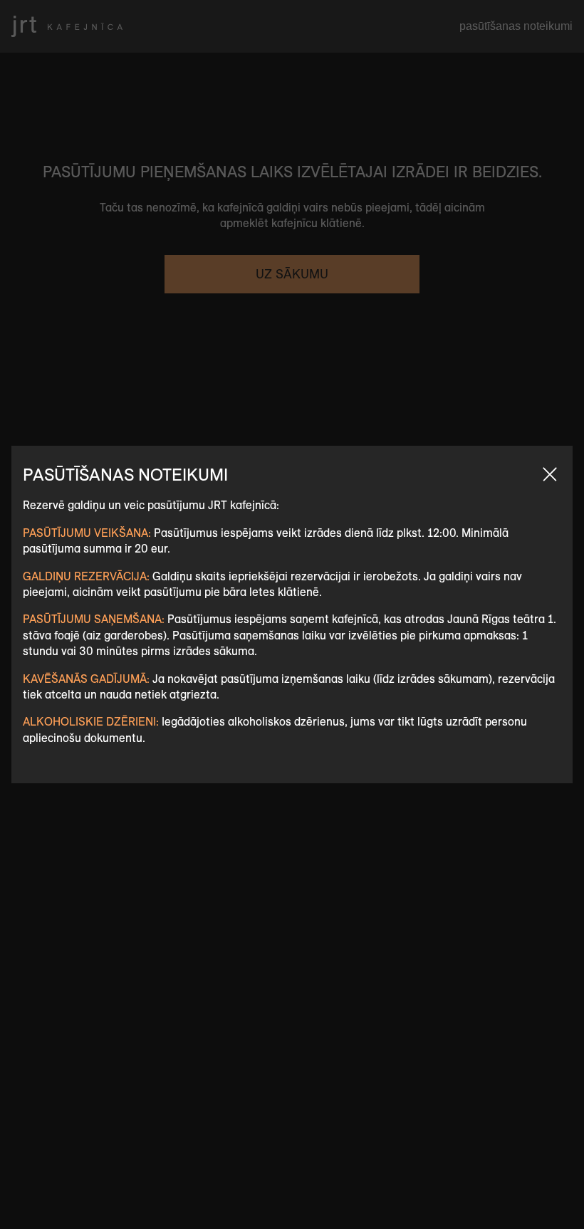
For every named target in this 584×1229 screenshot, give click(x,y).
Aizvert (549, 474)
